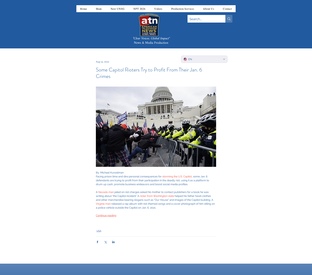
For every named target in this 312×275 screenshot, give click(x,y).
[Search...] (228, 19)
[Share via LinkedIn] (113, 241)
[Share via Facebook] (97, 241)
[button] (99, 8)
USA (99, 231)
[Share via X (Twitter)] (105, 241)
